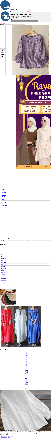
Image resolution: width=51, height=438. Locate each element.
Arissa (26, 375)
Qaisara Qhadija (3, 280)
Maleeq (26, 378)
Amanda (26, 358)
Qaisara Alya (3, 248)
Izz (26, 385)
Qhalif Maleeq (3, 272)
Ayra (26, 381)
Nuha (26, 362)
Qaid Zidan (3, 250)
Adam (26, 359)
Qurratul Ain (3, 270)
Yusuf (26, 354)
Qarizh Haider (3, 254)
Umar (26, 360)
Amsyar (26, 388)
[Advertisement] (15, 17)
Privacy (9, 436)
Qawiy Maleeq (3, 256)
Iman (26, 351)
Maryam (26, 373)
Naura (26, 365)
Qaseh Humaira (3, 276)
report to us (28, 432)
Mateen (26, 370)
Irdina (26, 380)
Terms (12, 436)
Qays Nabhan (3, 252)
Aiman (26, 372)
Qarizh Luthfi (4, 199)
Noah (26, 363)
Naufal (26, 382)
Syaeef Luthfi (4, 195)
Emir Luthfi (3, 189)
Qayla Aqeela (3, 278)
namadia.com (5, 436)
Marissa (26, 384)
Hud (26, 386)
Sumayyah (26, 387)
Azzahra (26, 374)
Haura (26, 367)
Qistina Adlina (3, 268)
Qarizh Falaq (3, 274)
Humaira (26, 366)
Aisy (26, 353)
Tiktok (9, 437)
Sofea (26, 352)
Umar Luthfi (4, 202)
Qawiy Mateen (3, 264)
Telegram (5, 437)
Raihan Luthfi (4, 192)
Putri (26, 377)
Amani (26, 376)
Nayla (26, 356)
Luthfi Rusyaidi (4, 205)
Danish (26, 383)
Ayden (26, 369)
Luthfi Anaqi (4, 190)
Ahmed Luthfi (4, 193)
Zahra (26, 364)
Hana (26, 355)
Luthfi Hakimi (4, 203)
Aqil (26, 379)
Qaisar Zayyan (3, 246)
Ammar (26, 371)
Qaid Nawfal (3, 260)
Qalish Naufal (3, 262)
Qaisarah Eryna (3, 266)
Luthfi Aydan (4, 187)
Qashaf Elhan (3, 258)
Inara (26, 361)
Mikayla (26, 368)
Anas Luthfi (3, 196)
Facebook (2, 437)
